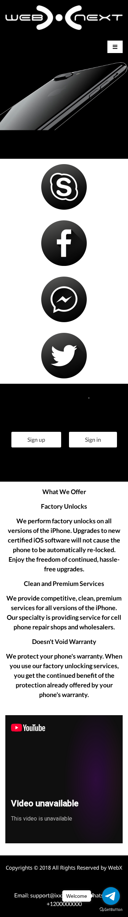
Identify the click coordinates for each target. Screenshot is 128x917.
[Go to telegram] (111, 896)
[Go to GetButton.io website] (111, 909)
